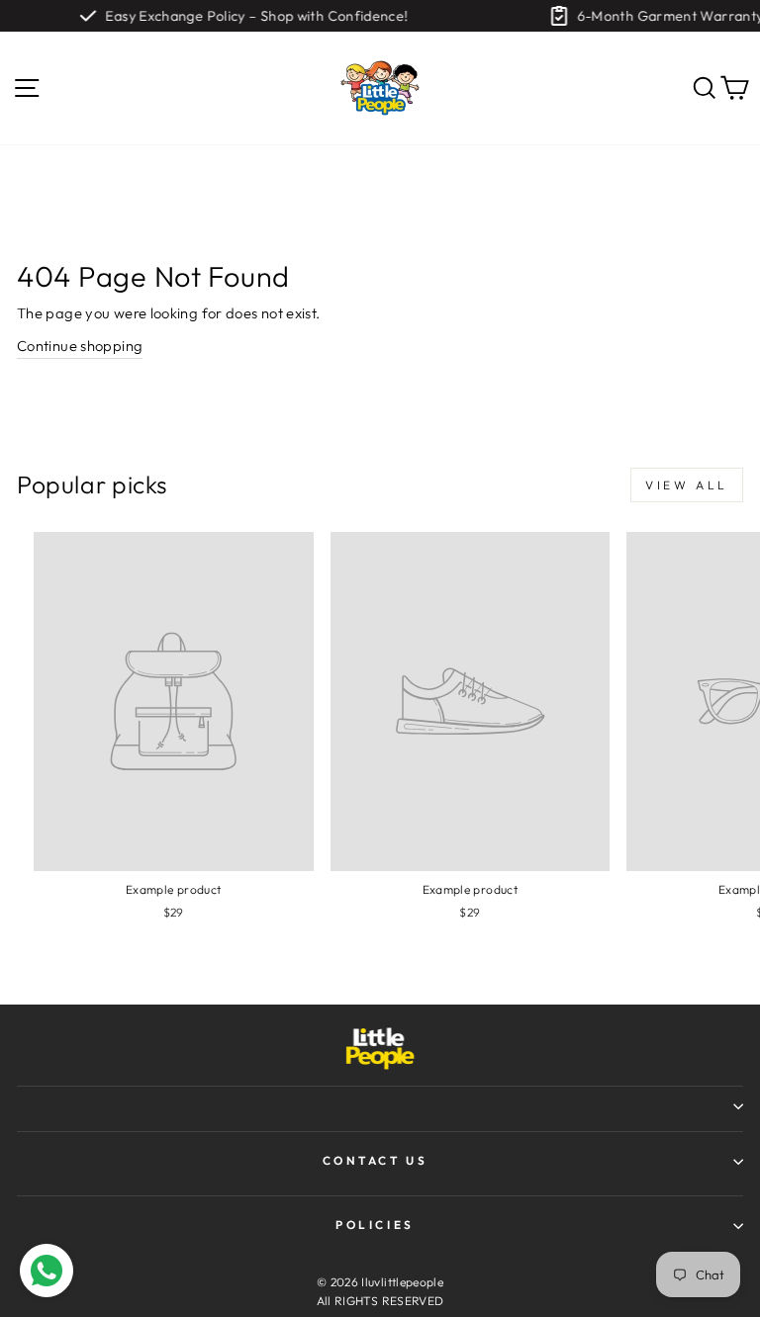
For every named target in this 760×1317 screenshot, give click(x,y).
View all (686, 485)
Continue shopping (79, 345)
